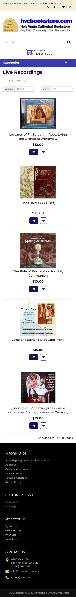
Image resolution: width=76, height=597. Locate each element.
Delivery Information (17, 469)
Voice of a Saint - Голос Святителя (38, 339)
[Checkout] (70, 7)
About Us (10, 464)
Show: (46, 88)
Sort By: (9, 88)
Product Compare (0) (16, 80)
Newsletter (12, 539)
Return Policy (13, 482)
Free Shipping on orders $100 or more (28, 460)
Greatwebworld (60, 592)
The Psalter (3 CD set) (38, 203)
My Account (12, 526)
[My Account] (56, 7)
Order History (13, 530)
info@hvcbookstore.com (25, 571)
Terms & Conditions (17, 477)
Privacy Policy (13, 473)
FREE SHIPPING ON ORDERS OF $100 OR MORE (32, 3)
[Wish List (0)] (63, 7)
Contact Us (11, 502)
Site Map (10, 506)
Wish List (10, 534)
